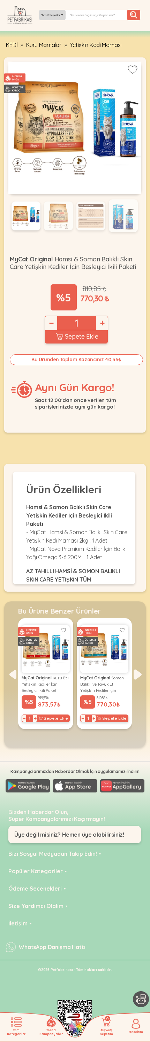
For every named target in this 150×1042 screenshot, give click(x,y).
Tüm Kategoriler (51, 15)
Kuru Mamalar (43, 44)
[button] (12, 674)
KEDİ (11, 44)
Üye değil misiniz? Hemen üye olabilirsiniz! (69, 834)
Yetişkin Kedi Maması (96, 44)
